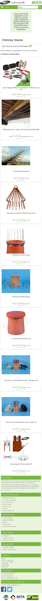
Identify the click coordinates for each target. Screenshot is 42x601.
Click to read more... (7, 490)
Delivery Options (8, 518)
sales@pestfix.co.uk (12, 578)
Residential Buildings (9, 498)
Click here (16, 50)
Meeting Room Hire (8, 540)
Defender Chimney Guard (21, 255)
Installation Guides (8, 547)
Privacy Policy (7, 524)
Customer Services (8, 515)
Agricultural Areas (8, 502)
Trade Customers (8, 532)
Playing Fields (7, 506)
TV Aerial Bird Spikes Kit (21, 171)
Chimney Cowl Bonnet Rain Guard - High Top (21, 422)
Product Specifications (9, 549)
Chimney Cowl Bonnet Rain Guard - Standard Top (21, 380)
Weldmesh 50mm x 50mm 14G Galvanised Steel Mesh (21, 129)
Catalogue (6, 535)
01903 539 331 (8, 576)
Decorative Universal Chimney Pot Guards (21, 213)
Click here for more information (16, 46)
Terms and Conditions (9, 526)
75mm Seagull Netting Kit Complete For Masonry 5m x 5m (21, 88)
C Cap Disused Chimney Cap (21, 338)
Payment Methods (8, 520)
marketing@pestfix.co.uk (13, 585)
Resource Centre (7, 544)
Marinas (5, 508)
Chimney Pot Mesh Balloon (21, 297)
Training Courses (8, 538)
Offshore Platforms (8, 510)
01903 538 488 (18, 2)
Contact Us (6, 555)
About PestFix (6, 478)
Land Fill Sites (7, 504)
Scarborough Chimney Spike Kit (21, 464)
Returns (5, 522)
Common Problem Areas (10, 494)
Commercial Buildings (9, 500)
